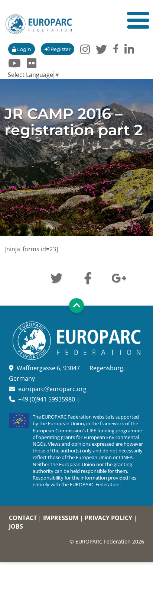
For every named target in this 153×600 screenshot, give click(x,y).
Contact (23, 518)
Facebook (88, 277)
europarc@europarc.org (52, 389)
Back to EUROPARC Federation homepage (39, 24)
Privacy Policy (108, 518)
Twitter (56, 277)
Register (60, 49)
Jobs (16, 526)
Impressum (60, 518)
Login (23, 49)
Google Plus (119, 277)
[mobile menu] (138, 20)
